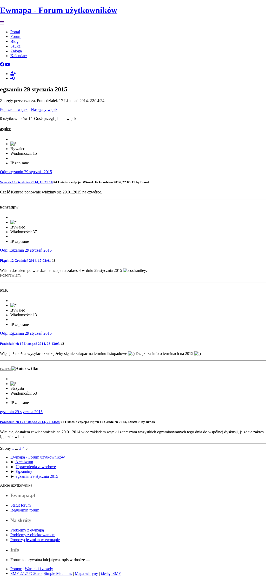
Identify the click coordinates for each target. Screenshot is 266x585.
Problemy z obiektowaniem (32, 535)
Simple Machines (58, 573)
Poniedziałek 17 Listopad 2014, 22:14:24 (30, 422)
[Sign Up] (13, 73)
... (17, 448)
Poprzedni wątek (14, 109)
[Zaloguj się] (12, 78)
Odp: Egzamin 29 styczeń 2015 (26, 250)
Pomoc (16, 569)
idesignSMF (111, 573)
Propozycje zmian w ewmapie (35, 539)
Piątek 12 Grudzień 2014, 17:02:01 (25, 261)
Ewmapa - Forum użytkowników (58, 10)
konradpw (9, 207)
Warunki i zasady (39, 569)
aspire (5, 128)
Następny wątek (44, 109)
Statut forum (20, 505)
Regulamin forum (24, 510)
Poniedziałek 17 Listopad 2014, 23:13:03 (30, 344)
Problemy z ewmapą (27, 530)
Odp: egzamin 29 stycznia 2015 (26, 172)
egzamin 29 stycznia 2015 (21, 411)
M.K (4, 290)
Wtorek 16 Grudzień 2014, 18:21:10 (26, 182)
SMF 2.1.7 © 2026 (26, 573)
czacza (5, 368)
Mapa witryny (86, 573)
